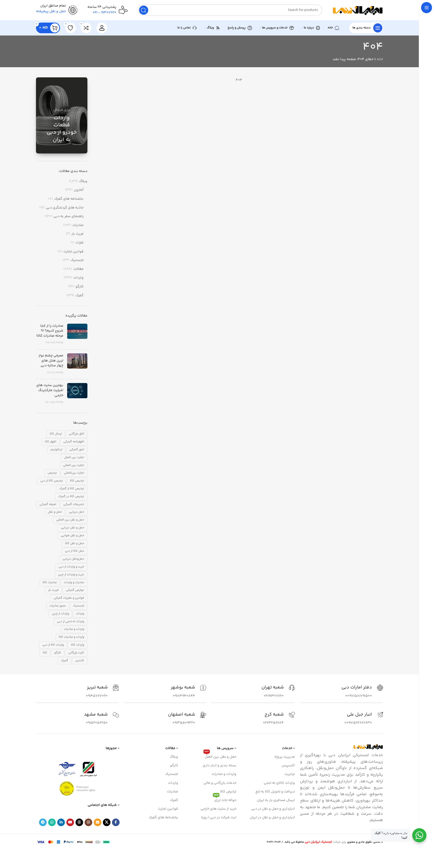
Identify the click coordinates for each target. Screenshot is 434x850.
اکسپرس (288, 765)
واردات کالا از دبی (53, 645)
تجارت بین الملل (74, 457)
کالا (45, 652)
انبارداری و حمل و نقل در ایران (272, 817)
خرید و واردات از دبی (71, 566)
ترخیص (52, 473)
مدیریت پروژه (284, 757)
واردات (78, 278)
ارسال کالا (56, 433)
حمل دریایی (76, 512)
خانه (380, 59)
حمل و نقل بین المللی (70, 519)
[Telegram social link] (43, 822)
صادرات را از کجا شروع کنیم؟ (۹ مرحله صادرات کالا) (49, 331)
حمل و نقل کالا (74, 543)
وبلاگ (83, 181)
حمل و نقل (55, 512)
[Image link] (368, 747)
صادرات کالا (50, 582)
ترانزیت (290, 774)
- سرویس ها (226, 748)
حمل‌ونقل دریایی (73, 559)
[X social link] (106, 822)
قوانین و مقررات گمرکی (69, 598)
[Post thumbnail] (77, 334)
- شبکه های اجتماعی (104, 805)
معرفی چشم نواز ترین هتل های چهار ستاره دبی (51, 360)
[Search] (143, 10)
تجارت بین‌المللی (74, 473)
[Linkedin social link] (61, 822)
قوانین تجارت (73, 251)
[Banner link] (61, 115)
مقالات (78, 269)
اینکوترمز (56, 449)
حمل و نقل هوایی (72, 535)
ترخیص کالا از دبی (51, 480)
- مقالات (171, 748)
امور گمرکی (76, 449)
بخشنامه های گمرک (69, 199)
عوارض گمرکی (75, 590)
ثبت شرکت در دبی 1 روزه (218, 817)
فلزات (80, 243)
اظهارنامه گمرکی (73, 441)
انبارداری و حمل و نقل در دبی (273, 809)
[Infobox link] (362, 692)
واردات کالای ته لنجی (279, 783)
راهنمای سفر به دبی (68, 216)
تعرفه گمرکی (48, 504)
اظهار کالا (50, 441)
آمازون (79, 190)
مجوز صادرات (57, 605)
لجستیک (77, 260)
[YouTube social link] (70, 822)
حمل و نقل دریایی (72, 527)
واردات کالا (77, 645)
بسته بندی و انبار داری (219, 765)
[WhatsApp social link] (52, 822)
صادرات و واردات (74, 582)
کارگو (80, 286)
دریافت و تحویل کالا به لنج (275, 791)
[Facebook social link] (116, 822)
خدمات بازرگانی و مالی (219, 783)
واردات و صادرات (74, 629)
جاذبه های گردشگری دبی (65, 208)
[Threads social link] (79, 822)
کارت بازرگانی (76, 652)
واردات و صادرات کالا (71, 637)
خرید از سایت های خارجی (218, 809)
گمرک (80, 295)
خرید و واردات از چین (71, 574)
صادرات (78, 225)
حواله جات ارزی (225, 799)
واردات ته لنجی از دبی (70, 621)
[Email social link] (97, 822)
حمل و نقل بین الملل (220, 756)
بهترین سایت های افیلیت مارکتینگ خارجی (49, 390)
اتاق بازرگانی (76, 433)
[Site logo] (357, 10)
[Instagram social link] (88, 822)
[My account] (102, 28)
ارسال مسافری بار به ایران (276, 800)
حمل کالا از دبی (74, 551)
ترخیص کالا (77, 480)
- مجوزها (113, 748)
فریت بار (77, 234)
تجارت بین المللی (73, 465)
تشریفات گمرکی (73, 504)
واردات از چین (60, 613)
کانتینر (79, 660)
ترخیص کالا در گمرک (71, 496)
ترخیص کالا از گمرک (71, 488)
